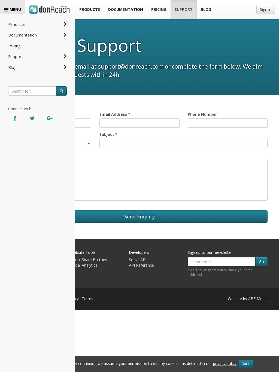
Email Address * (115, 114)
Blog (12, 67)
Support (15, 56)
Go (261, 261)
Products (16, 24)
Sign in (265, 9)
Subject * (108, 134)
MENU (14, 9)
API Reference (141, 265)
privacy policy (224, 363)
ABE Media (258, 298)
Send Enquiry (139, 216)
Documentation (22, 35)
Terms (87, 298)
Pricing (14, 45)
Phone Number (202, 114)
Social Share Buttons (88, 259)
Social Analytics (83, 265)
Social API (137, 259)
